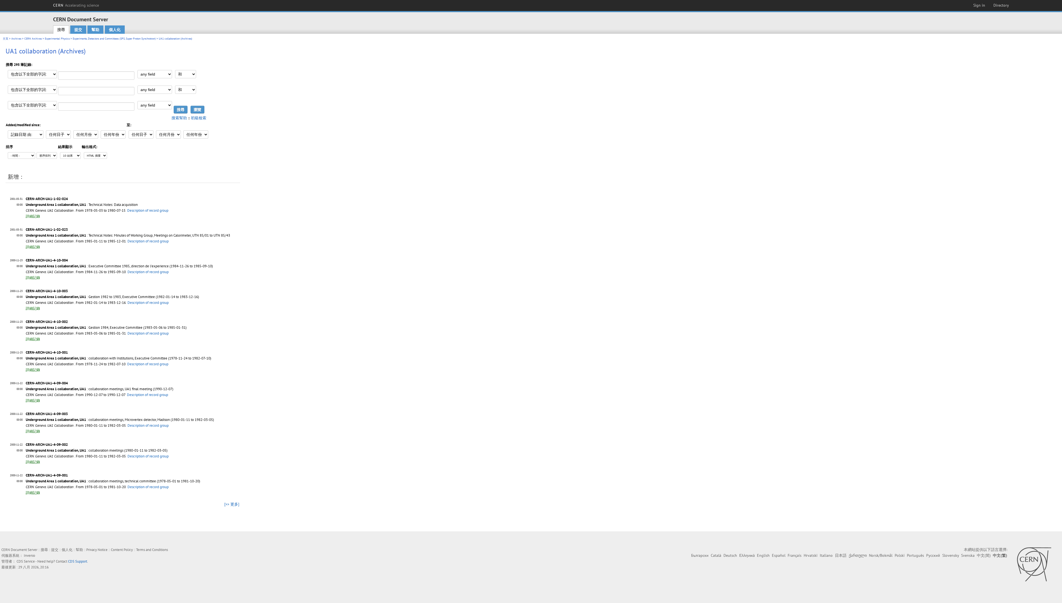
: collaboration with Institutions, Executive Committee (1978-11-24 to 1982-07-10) (118, 358)
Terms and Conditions (152, 549)
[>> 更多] (231, 504)
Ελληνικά (747, 555)
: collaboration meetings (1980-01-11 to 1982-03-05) (97, 450)
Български (700, 555)
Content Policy (122, 549)
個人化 (115, 29)
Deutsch (730, 555)
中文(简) (984, 555)
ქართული (858, 555)
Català (716, 555)
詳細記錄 (33, 216)
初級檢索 (198, 117)
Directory (1001, 5)
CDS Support (77, 561)
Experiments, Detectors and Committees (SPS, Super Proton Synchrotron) (114, 38)
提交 (78, 29)
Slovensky (950, 555)
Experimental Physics (57, 38)
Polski (900, 555)
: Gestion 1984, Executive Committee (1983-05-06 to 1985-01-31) (106, 327)
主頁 (5, 38)
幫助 (95, 29)
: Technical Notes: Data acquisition (82, 204)
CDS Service (26, 561)
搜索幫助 (179, 117)
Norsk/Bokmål (880, 555)
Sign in (979, 5)
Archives (16, 38)
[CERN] (1034, 564)
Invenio (29, 555)
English (763, 555)
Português (915, 555)
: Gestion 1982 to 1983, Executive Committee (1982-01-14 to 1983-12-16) (112, 296)
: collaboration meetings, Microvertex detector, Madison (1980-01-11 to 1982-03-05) (120, 419)
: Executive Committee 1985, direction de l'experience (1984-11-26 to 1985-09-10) (119, 266)
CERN (76, 5)
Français (794, 555)
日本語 (841, 555)
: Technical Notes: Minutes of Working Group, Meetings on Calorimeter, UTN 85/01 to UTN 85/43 (128, 235)
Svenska (968, 555)
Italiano (826, 555)
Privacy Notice (97, 549)
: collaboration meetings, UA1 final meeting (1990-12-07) (99, 389)
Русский (933, 555)
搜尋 (61, 29)
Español (778, 555)
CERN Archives (33, 38)
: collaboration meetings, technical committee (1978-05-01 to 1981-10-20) (113, 481)
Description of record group (147, 210)
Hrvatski (811, 555)
